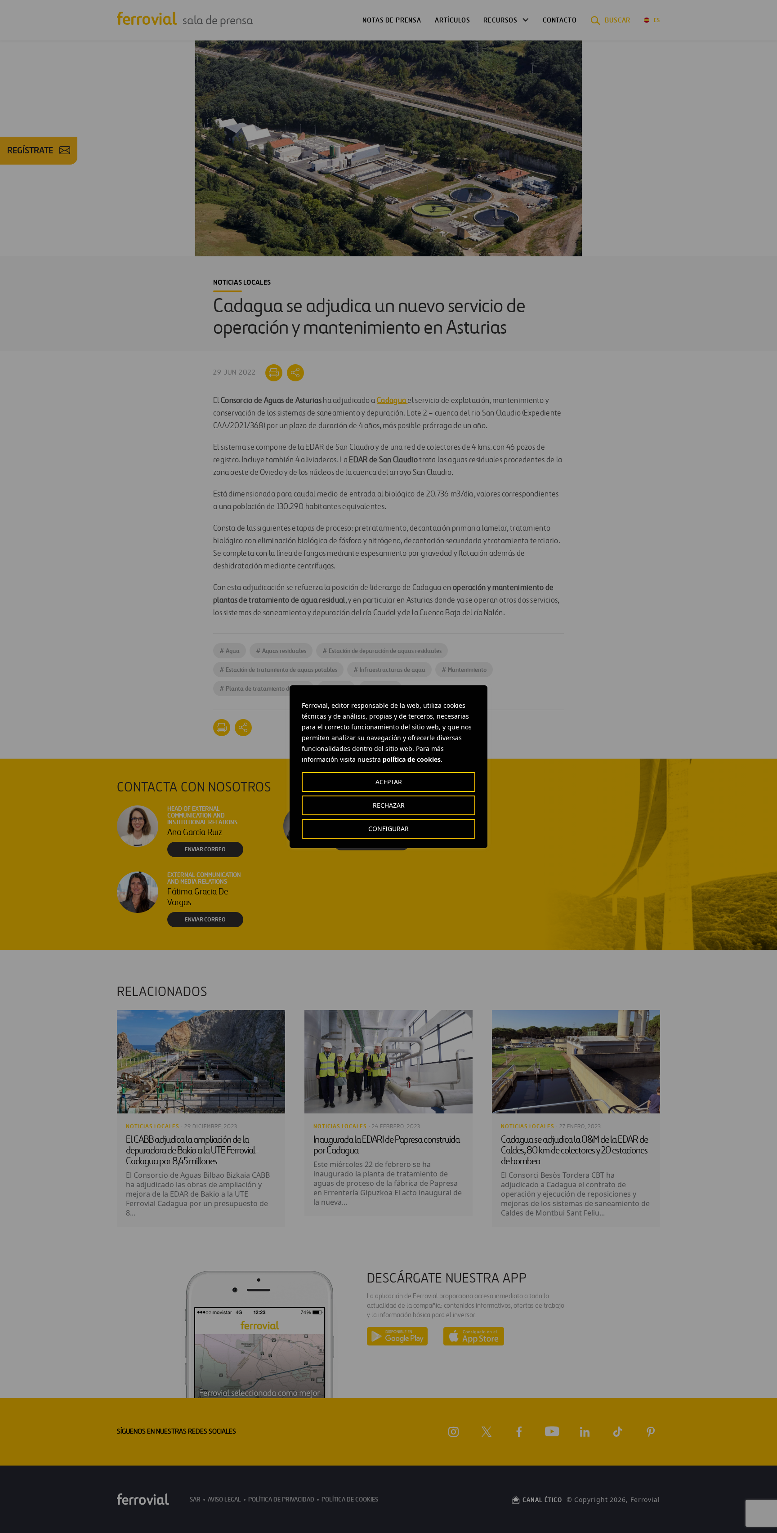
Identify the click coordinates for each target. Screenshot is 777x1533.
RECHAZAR (389, 805)
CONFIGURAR (388, 828)
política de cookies (412, 759)
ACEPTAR (388, 782)
